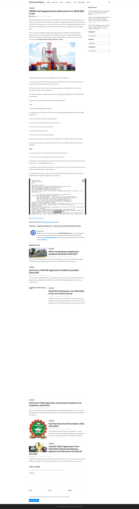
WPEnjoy (80, 506)
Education (32, 8)
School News (32, 226)
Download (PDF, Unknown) (36, 218)
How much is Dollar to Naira (49, 222)
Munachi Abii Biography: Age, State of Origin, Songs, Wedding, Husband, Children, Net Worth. (99, 26)
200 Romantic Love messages (72, 39)
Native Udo (33, 16)
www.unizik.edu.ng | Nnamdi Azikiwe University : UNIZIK (67, 226)
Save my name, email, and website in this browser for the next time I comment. (50, 496)
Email (50, 490)
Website (70, 490)
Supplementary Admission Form (44, 226)
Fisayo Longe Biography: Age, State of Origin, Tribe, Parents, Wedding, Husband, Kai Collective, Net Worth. (99, 19)
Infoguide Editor (53, 256)
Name (31, 490)
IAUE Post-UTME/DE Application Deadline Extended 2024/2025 (54, 271)
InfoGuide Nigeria (36, 2)
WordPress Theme (73, 506)
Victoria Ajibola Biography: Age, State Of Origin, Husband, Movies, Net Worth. (98, 12)
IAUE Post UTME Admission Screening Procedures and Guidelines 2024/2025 (55, 404)
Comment (32, 473)
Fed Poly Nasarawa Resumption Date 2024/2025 (66, 424)
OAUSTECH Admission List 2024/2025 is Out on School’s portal (66, 292)
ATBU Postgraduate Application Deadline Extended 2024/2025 (64, 252)
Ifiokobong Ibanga (51, 237)
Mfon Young (52, 428)
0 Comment (49, 16)
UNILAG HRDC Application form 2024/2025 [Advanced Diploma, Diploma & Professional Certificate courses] (55, 450)
